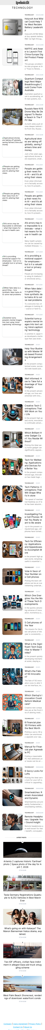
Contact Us (17, 1027)
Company (8, 1024)
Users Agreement (20, 1024)
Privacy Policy (35, 1024)
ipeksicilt (22, 2)
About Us (28, 1027)
